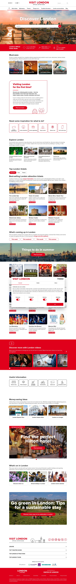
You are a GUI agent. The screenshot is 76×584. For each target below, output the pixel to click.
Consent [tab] (20, 282)
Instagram (56, 539)
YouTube (52, 539)
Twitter (62, 539)
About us (18, 575)
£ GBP (16, 3)
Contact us (11, 575)
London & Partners (22, 571)
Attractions (12, 172)
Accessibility (44, 575)
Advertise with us (26, 575)
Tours (19, 172)
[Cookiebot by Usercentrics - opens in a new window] (58, 279)
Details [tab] (38, 282)
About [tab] (56, 282)
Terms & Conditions (53, 575)
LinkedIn (59, 539)
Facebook (65, 539)
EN (11, 3)
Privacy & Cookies (63, 575)
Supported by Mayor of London (51, 571)
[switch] (31, 300)
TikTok (49, 539)
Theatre (24, 172)
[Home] (9, 8)
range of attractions (28, 179)
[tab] (12, 172)
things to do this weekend (41, 236)
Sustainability (35, 575)
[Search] (67, 3)
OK (55, 304)
